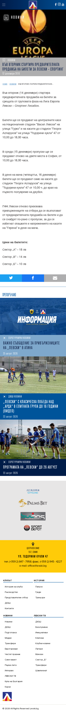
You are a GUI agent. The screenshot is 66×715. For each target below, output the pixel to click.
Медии (8, 638)
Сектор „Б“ (40, 659)
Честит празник (12, 654)
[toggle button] (3, 5)
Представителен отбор (16, 597)
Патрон (38, 586)
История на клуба (14, 586)
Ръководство (11, 592)
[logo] (32, 4)
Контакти (9, 608)
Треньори (40, 597)
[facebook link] (55, 4)
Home (5, 84)
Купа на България (13, 681)
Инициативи (41, 632)
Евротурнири (11, 648)
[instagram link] (59, 4)
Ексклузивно (41, 627)
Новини (12, 84)
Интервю (9, 670)
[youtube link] (63, 4)
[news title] (33, 316)
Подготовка (10, 632)
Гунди (38, 592)
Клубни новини (42, 643)
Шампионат (41, 670)
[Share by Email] (55, 278)
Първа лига (10, 665)
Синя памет (10, 659)
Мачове (39, 654)
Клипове (39, 638)
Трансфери (10, 643)
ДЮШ (8, 603)
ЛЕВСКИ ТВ (10, 676)
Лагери (39, 648)
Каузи (8, 686)
